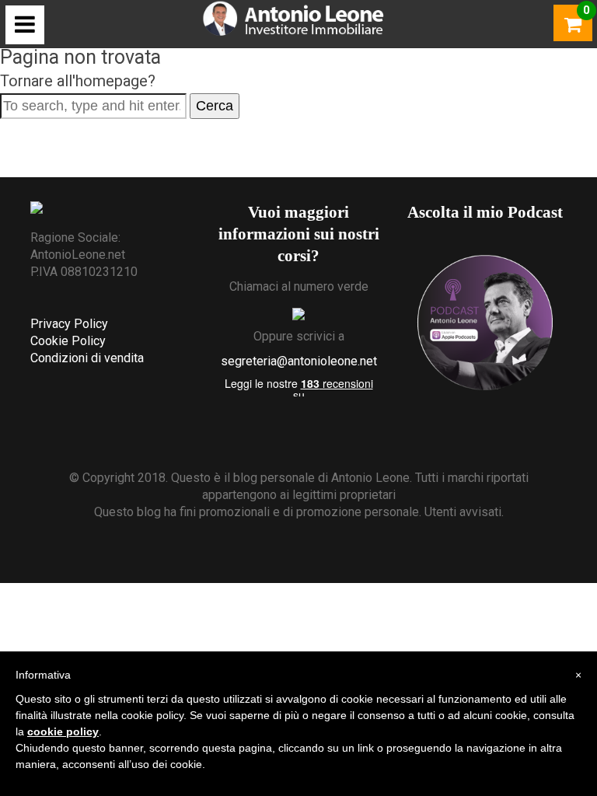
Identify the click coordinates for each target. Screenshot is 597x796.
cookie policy (63, 731)
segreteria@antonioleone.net (299, 361)
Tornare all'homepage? (77, 81)
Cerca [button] (214, 105)
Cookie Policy (68, 340)
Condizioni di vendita (87, 358)
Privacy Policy (69, 323)
